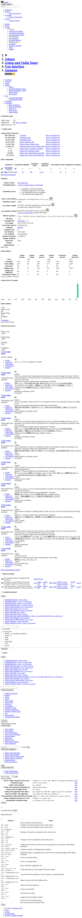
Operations (8, 101)
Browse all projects (15, 13)
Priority (7, 697)
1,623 (41, 172)
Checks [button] (7, 19)
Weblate (6, 2)
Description (8, 168)
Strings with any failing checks (29, 144)
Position (7, 695)
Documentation (13, 38)
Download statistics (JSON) (17, 90)
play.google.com (23, 183)
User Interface (14, 66)
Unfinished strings (25, 140)
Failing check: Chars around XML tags (32, 155)
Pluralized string (10, 760)
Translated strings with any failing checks (33, 146)
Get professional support (16, 35)
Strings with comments (12, 755)
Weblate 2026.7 (18, 908)
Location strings (10, 736)
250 (31, 172)
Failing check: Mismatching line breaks (32, 153)
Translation (8, 80)
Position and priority (11, 693)
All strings (23, 135)
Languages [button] (8, 15)
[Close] (1, 807)
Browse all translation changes (10, 570)
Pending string (9, 740)
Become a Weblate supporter (14, 915)
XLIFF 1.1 (8, 635)
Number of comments (11, 710)
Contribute (12, 44)
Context (17, 389)
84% (15, 172)
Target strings (9, 731)
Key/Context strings (11, 733)
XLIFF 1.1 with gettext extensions (62, 583)
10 (61, 172)
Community (8, 103)
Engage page (13, 110)
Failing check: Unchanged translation (31, 148)
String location (9, 715)
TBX (50, 583)
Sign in (7, 26)
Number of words (10, 708)
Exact (24, 747)
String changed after (11, 771)
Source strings (9, 729)
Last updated (9, 706)
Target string (9, 702)
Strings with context (11, 762)
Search (7, 83)
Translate (24, 122)
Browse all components (8, 175)
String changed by (10, 743)
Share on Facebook (15, 107)
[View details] (15, 360)
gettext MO (39, 583)
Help (6, 172)
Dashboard (8, 10)
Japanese (11, 70)
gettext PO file (38, 579)
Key (6, 713)
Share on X (12, 108)
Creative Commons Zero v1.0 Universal (30, 185)
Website (11, 49)
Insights (7, 85)
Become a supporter (15, 46)
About (11, 47)
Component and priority (12, 717)
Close (15, 810)
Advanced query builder (8, 723)
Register (7, 24)
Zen (58, 135)
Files (6, 96)
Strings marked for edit (27, 142)
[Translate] (2, 169)
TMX (54, 583)
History (11, 87)
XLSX (79, 583)
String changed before (12, 773)
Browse (18, 122)
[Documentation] (1, 129)
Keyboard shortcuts (15, 40)
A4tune (10, 59)
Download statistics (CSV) (17, 89)
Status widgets (13, 112)
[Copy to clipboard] (51, 198)
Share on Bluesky (14, 105)
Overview (8, 81)
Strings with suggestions (12, 753)
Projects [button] (7, 12)
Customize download (15, 99)
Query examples (6, 778)
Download (21, 221)
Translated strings (25, 137)
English (16, 374)
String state (8, 738)
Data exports (13, 94)
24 (23, 172)
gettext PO (8, 631)
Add (28, 747)
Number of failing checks (13, 711)
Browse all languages (15, 17)
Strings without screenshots (13, 758)
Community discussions (16, 33)
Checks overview (14, 21)
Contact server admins (16, 31)
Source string (9, 701)
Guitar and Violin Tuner (21, 62)
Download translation (15, 98)
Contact (7, 912)
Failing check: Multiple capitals (29, 151)
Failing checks (13, 92)
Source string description (12, 734)
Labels (7, 699)
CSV (35, 583)
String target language (12, 742)
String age (8, 704)
